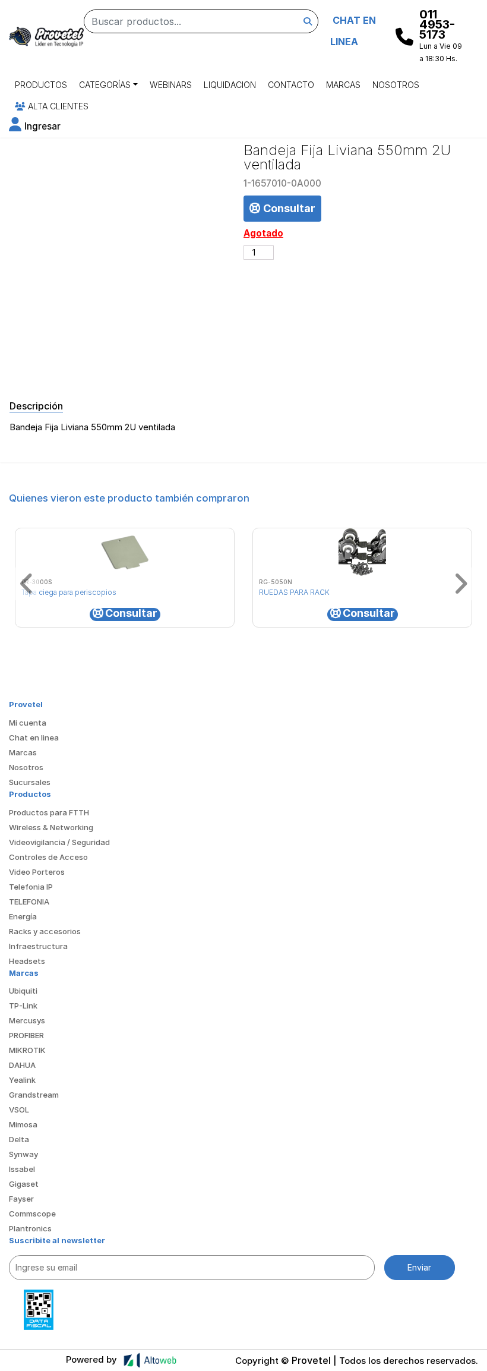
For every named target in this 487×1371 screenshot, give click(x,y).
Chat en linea (34, 737)
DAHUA (22, 1065)
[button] (35, 126)
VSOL (19, 1109)
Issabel (22, 1169)
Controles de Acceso (48, 857)
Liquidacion (230, 85)
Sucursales (29, 782)
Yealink (22, 1080)
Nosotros (395, 85)
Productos (41, 85)
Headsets (27, 961)
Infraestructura (38, 946)
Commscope (32, 1213)
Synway (23, 1154)
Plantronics (30, 1228)
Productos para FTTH (49, 812)
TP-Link (23, 1005)
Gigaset (24, 1184)
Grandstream (34, 1094)
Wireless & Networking (51, 827)
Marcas (343, 85)
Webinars (171, 85)
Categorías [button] (105, 85)
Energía (23, 916)
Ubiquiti (23, 990)
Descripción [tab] (36, 406)
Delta (19, 1139)
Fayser (21, 1198)
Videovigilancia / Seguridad (59, 842)
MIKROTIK (27, 1050)
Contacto (291, 85)
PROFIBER (26, 1035)
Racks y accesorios (45, 931)
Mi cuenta (27, 722)
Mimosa (23, 1124)
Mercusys (27, 1020)
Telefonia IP (31, 886)
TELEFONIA (29, 901)
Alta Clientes (57, 106)
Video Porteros (37, 872)
